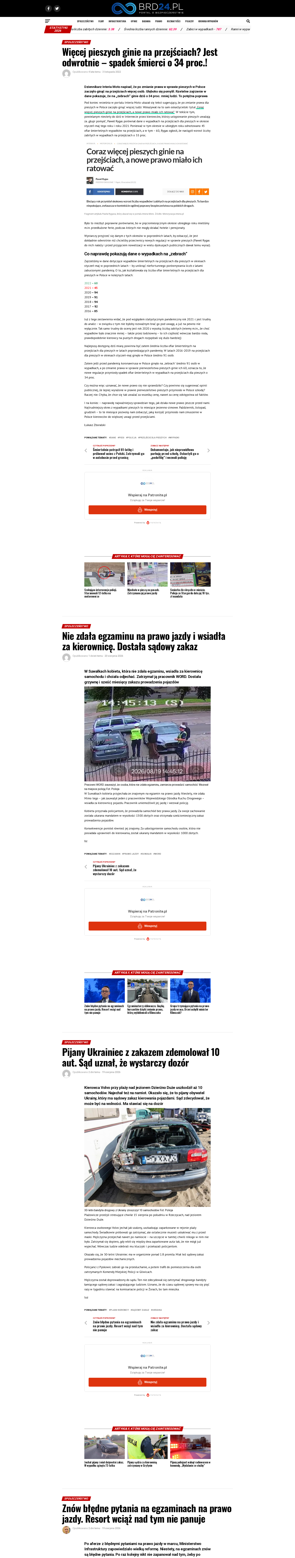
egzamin (115, 854)
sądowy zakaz (140, 1310)
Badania (146, 21)
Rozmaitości (173, 21)
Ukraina (157, 1310)
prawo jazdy (131, 854)
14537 (199, 29)
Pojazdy (189, 21)
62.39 (107, 29)
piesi (121, 438)
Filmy (101, 21)
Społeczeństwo (85, 21)
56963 (249, 29)
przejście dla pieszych (153, 438)
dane (113, 438)
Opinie (134, 21)
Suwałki (147, 854)
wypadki (174, 438)
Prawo (158, 21)
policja (131, 438)
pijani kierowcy (119, 1310)
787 (153, 29)
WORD (158, 854)
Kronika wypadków (208, 21)
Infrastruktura (117, 21)
